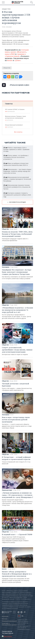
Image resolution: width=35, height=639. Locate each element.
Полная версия (7, 631)
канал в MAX (10, 54)
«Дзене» (17, 60)
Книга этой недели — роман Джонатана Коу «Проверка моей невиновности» (17, 387)
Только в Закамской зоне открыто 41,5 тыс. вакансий (16, 460)
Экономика (5, 267)
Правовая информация (9, 621)
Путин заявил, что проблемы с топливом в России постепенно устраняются (16, 157)
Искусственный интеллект (14, 126)
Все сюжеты (18, 132)
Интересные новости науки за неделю (17, 350)
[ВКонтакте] (5, 76)
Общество (6, 9)
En (22, 616)
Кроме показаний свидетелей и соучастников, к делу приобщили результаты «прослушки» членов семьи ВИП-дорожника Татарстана (17, 499)
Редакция (5, 616)
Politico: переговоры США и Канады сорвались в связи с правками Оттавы (16, 149)
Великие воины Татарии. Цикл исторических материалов (15, 118)
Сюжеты (9, 103)
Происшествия (7, 490)
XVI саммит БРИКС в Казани (14, 110)
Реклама (4, 619)
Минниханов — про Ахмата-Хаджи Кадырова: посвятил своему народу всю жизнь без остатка (17, 171)
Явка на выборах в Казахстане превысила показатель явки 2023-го (15, 164)
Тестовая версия (7, 633)
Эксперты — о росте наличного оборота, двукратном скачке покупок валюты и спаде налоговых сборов (17, 422)
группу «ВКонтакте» (18, 52)
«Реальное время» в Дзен (19, 85)
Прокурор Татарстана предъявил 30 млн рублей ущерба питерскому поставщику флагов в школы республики (17, 577)
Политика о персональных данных (9, 624)
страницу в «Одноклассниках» (15, 55)
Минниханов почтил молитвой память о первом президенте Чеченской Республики (17, 179)
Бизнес (4, 569)
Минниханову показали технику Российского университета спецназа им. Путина (17, 187)
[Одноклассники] (8, 76)
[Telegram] (16, 76)
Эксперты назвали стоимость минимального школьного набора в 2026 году (17, 195)
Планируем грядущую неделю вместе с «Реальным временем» (17, 236)
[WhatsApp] (12, 76)
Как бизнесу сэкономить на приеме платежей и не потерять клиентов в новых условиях (17, 274)
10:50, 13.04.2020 (7, 27)
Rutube (10, 60)
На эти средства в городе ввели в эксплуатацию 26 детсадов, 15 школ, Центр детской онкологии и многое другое (17, 313)
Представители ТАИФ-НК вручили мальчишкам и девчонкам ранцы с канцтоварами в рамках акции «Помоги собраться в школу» (17, 538)
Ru (19, 616)
